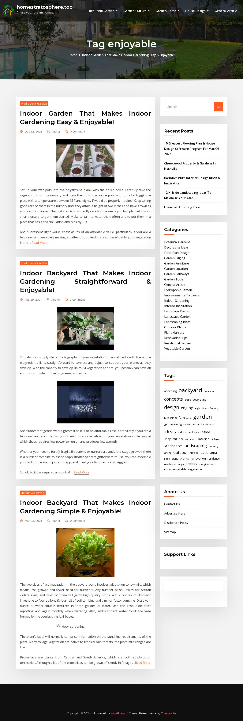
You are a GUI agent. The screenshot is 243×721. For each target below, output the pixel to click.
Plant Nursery (174, 332)
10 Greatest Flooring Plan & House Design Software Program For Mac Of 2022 (191, 148)
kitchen (215, 439)
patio (167, 458)
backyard (190, 390)
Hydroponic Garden (34, 103)
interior (203, 439)
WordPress (118, 713)
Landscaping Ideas (177, 322)
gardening (171, 424)
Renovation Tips (176, 338)
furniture (185, 417)
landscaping (195, 445)
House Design (195, 11)
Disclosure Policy (176, 523)
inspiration (173, 438)
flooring (214, 408)
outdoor (180, 452)
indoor (182, 432)
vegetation (195, 469)
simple (181, 464)
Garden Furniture (176, 263)
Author (56, 131)
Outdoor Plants (175, 327)
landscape (173, 445)
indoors (193, 432)
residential (170, 464)
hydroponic (207, 424)
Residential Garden (177, 343)
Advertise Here (174, 513)
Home (73, 55)
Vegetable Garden (177, 348)
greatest (185, 424)
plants (184, 458)
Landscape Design (177, 311)
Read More (39, 243)
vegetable (179, 469)
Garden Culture (135, 11)
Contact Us (172, 504)
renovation (198, 459)
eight (198, 408)
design (171, 407)
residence (213, 458)
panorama (208, 452)
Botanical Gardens (177, 242)
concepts (173, 399)
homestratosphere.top (45, 7)
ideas (170, 431)
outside (194, 453)
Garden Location (176, 269)
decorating (199, 399)
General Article (226, 11)
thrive (167, 469)
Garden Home (166, 11)
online (168, 453)
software (192, 464)
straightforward (207, 464)
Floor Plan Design (176, 253)
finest (205, 408)
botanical (209, 391)
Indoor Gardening (32, 493)
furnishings (170, 417)
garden (202, 416)
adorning (170, 391)
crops (188, 399)
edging (187, 407)
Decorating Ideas (176, 247)
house (195, 424)
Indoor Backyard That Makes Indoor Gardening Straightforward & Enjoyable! (85, 281)
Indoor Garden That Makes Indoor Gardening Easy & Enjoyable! (128, 55)
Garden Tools (174, 279)
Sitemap (170, 532)
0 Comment (77, 131)
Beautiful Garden (102, 11)
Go (219, 107)
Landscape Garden (177, 316)
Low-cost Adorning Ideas (182, 207)
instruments (190, 439)
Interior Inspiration (178, 306)
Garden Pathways (176, 274)
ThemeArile (168, 713)
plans (175, 458)
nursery (213, 446)
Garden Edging (174, 258)
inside (205, 432)
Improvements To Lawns (182, 295)
